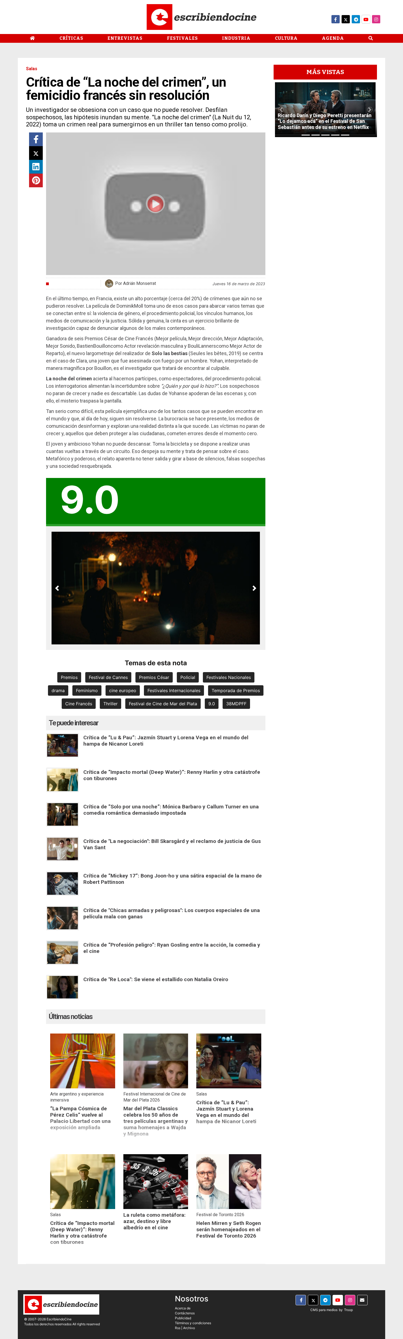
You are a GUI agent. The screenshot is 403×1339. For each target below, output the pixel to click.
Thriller (110, 703)
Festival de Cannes (108, 677)
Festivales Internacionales (173, 690)
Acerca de (183, 1308)
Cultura (286, 38)
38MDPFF (236, 703)
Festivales (182, 38)
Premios (69, 677)
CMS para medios (323, 1310)
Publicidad (183, 1318)
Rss (177, 1328)
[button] (57, 588)
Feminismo (87, 690)
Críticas (71, 38)
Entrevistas (125, 38)
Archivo (189, 1328)
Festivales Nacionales (228, 677)
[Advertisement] (325, 223)
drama (58, 690)
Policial (187, 677)
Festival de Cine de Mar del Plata (163, 703)
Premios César (154, 677)
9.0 (211, 703)
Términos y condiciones (193, 1323)
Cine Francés (78, 703)
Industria (236, 38)
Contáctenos (185, 1313)
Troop (348, 1310)
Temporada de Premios (236, 690)
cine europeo (122, 690)
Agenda (333, 38)
